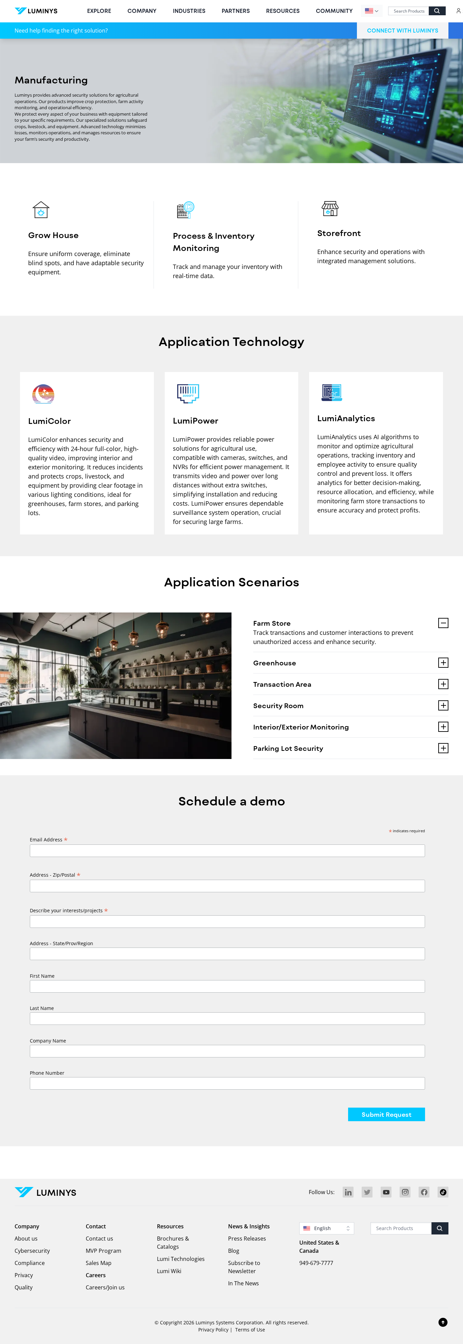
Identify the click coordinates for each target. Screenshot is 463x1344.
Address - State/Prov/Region (61, 943)
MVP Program (103, 1250)
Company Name (48, 1040)
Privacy (24, 1275)
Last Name (42, 1008)
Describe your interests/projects (69, 910)
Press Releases (247, 1238)
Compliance (30, 1263)
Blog (233, 1250)
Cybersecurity (32, 1250)
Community (334, 10)
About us (26, 1238)
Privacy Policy (213, 1329)
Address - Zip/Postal (55, 875)
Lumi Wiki (169, 1271)
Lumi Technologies (181, 1259)
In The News (243, 1283)
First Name (42, 976)
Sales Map (99, 1263)
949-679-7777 (316, 1263)
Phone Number (47, 1073)
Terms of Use (250, 1329)
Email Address (49, 839)
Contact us (99, 1238)
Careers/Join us (105, 1287)
